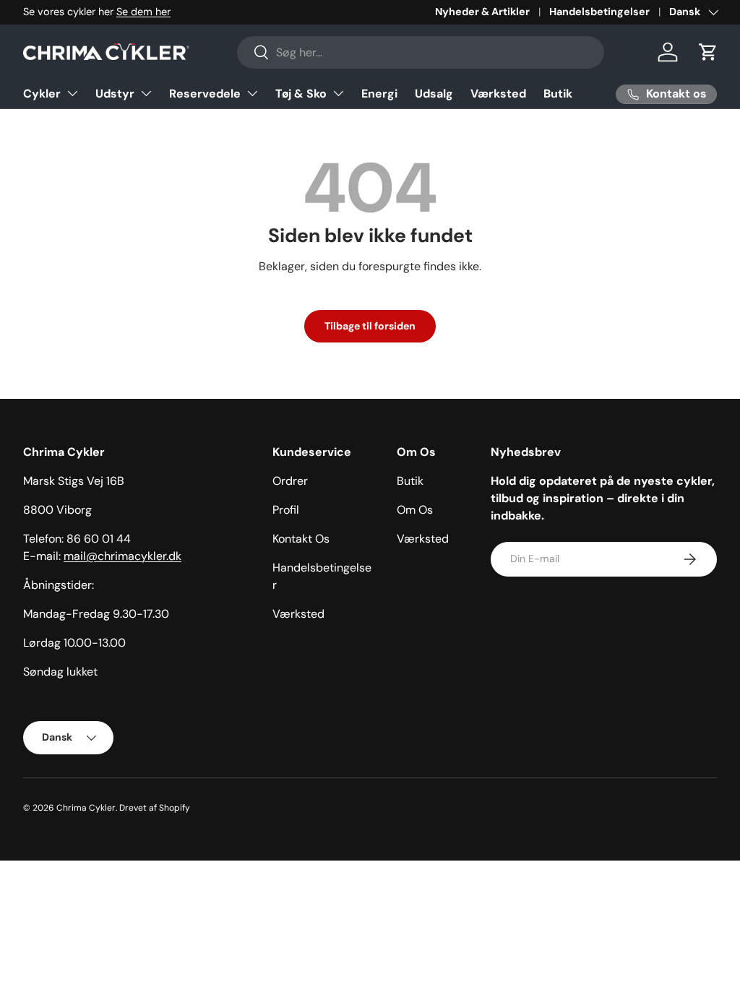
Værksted (498, 93)
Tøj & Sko (301, 93)
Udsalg (434, 93)
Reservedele (205, 93)
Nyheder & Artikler (482, 11)
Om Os (415, 509)
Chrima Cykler (86, 808)
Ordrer (290, 480)
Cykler (42, 93)
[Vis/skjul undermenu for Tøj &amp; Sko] (338, 93)
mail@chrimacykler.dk (122, 556)
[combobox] (421, 52)
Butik (557, 93)
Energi (379, 93)
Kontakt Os (301, 538)
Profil (285, 509)
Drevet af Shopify (154, 808)
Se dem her (143, 11)
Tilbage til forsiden (370, 325)
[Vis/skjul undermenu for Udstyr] (146, 93)
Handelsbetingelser (599, 11)
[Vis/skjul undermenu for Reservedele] (252, 93)
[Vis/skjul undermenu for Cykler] (72, 93)
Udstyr (114, 93)
